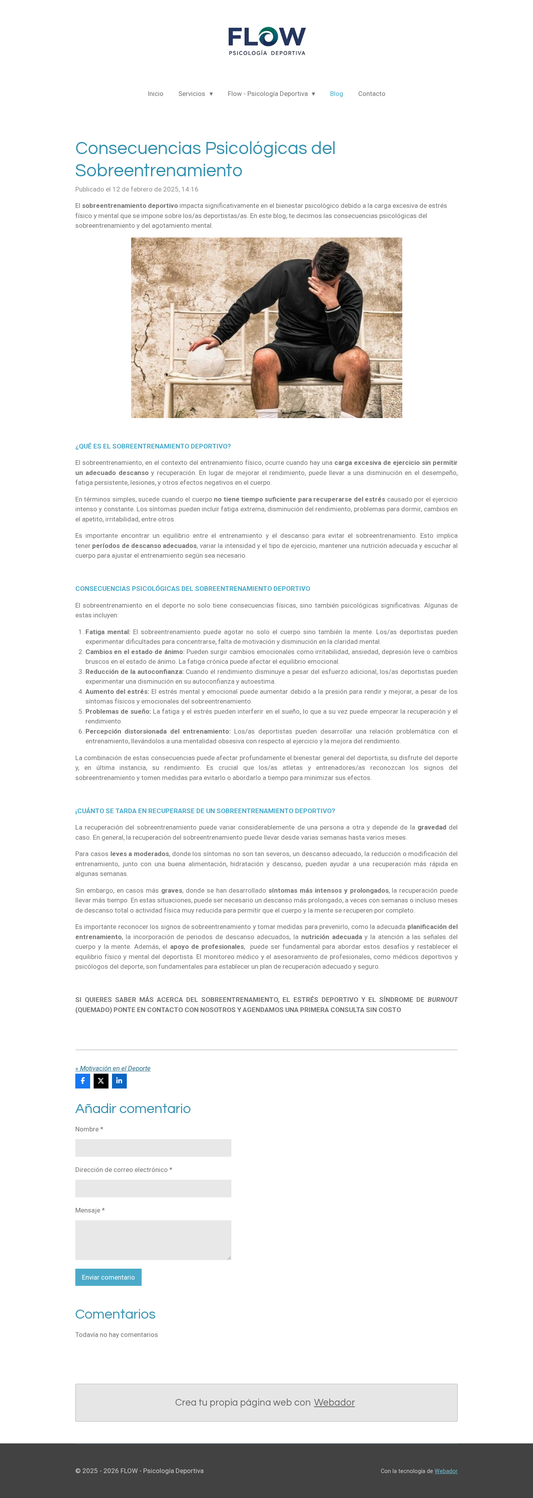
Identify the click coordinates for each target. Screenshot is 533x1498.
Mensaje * (90, 1210)
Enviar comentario (108, 1277)
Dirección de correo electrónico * (123, 1170)
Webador (334, 1402)
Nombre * (89, 1129)
